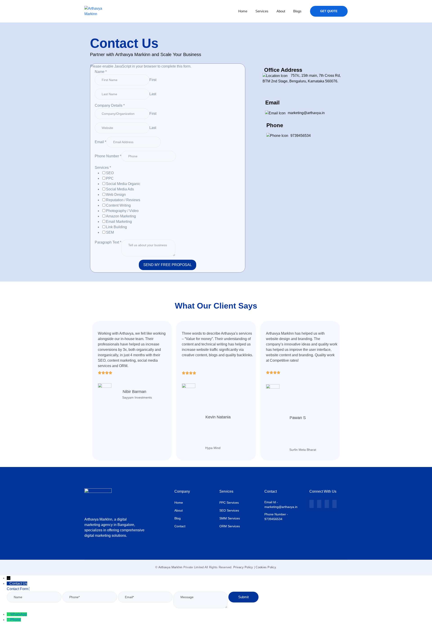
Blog (177, 518)
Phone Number (108, 156)
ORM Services (229, 526)
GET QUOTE (329, 11)
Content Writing (118, 205)
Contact (179, 526)
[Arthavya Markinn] (95, 11)
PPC (110, 178)
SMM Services (229, 518)
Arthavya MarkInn (170, 567)
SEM (110, 232)
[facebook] (319, 504)
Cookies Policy (266, 567)
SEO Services (229, 510)
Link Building (116, 227)
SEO (110, 173)
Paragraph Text (108, 242)
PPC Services (229, 502)
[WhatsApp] (8, 614)
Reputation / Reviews (123, 200)
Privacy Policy (243, 567)
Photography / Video (122, 211)
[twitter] (311, 504)
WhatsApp (18, 614)
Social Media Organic (123, 184)
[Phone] (8, 620)
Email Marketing (119, 221)
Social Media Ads (120, 189)
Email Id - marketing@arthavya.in (280, 504)
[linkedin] (327, 504)
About (178, 510)
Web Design (116, 194)
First (152, 80)
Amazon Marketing (121, 216)
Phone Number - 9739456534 (276, 516)
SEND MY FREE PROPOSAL (167, 265)
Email (100, 142)
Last (152, 94)
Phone (15, 620)
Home (178, 502)
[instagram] (334, 504)
